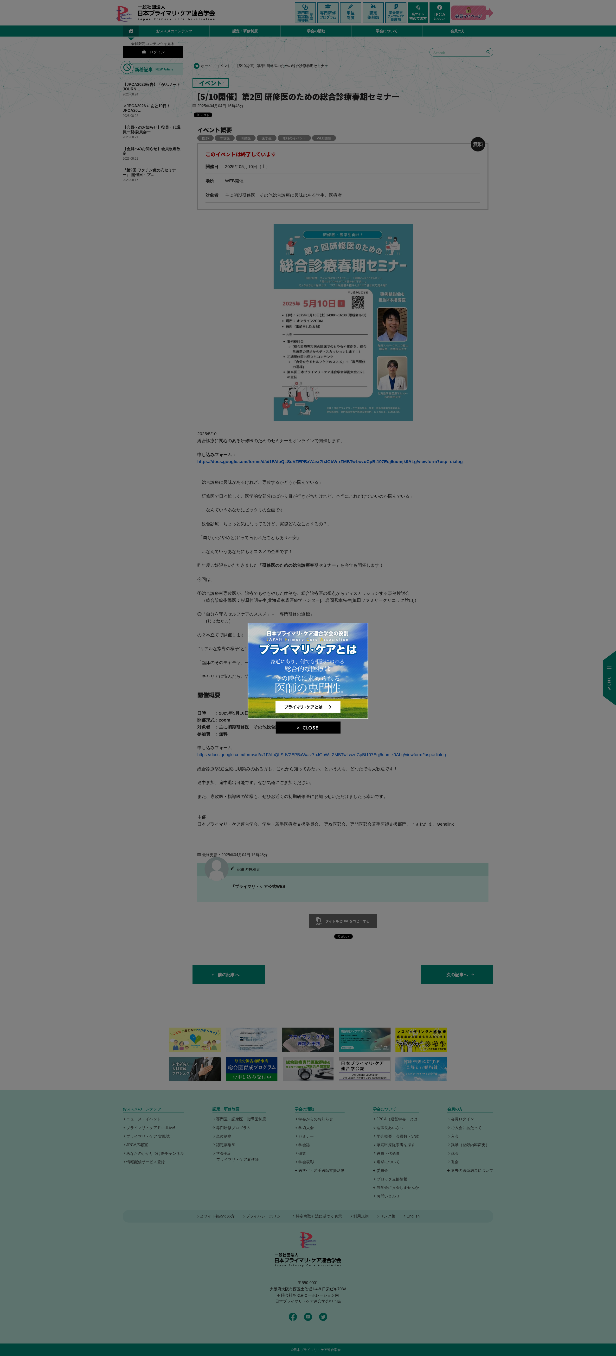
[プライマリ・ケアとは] (308, 717)
